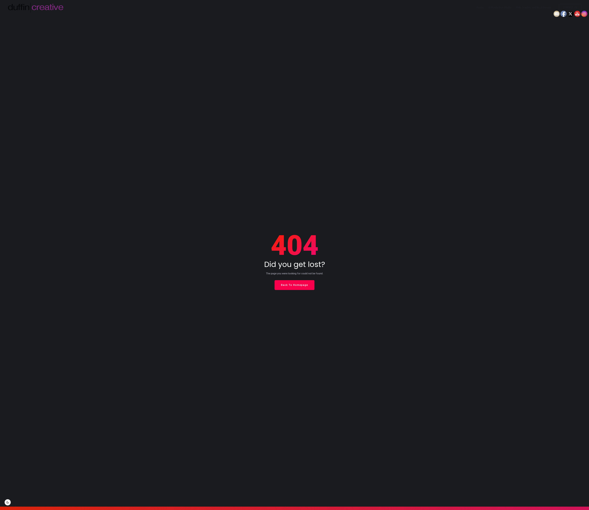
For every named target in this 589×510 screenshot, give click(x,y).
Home (480, 7)
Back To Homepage (294, 285)
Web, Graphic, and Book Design (533, 7)
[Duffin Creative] (64, 7)
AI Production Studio (499, 7)
